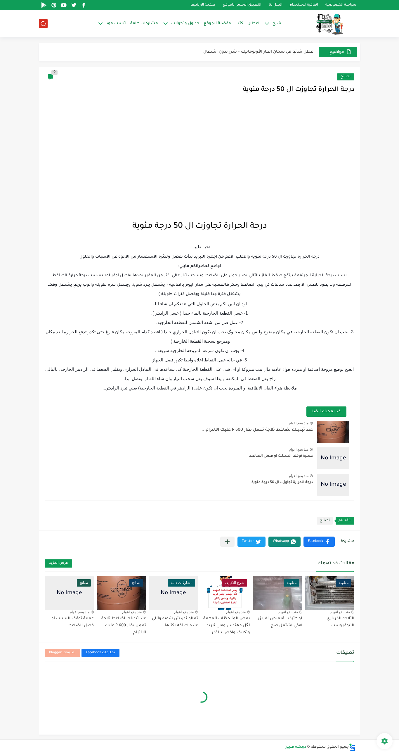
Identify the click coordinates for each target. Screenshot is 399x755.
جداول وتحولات (185, 23)
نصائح (346, 77)
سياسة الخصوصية (340, 5)
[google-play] (43, 5)
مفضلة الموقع (217, 23)
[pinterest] (53, 5)
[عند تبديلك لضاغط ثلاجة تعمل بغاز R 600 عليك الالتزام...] (333, 432)
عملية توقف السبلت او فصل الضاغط (281, 456)
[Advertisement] (199, 155)
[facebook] (83, 5)
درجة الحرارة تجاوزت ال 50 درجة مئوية (282, 482)
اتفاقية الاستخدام (304, 5)
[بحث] (43, 23)
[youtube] (63, 5)
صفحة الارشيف (202, 5)
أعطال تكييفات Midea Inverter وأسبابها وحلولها (268, 52)
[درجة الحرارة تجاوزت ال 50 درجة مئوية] (333, 485)
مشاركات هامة (144, 23)
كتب (239, 23)
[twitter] (73, 5)
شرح (277, 23)
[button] (319, 542)
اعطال (253, 23)
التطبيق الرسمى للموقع (242, 5)
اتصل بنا (275, 5)
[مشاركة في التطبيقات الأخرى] (227, 542)
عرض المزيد (58, 563)
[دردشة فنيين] (324, 24)
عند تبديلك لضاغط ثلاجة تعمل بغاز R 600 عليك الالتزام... (257, 430)
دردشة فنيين (295, 747)
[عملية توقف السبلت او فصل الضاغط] (333, 458)
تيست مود (116, 23)
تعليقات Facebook (100, 653)
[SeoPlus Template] (352, 747)
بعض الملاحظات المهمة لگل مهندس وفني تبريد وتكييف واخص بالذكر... (226, 625)
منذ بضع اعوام (298, 423)
